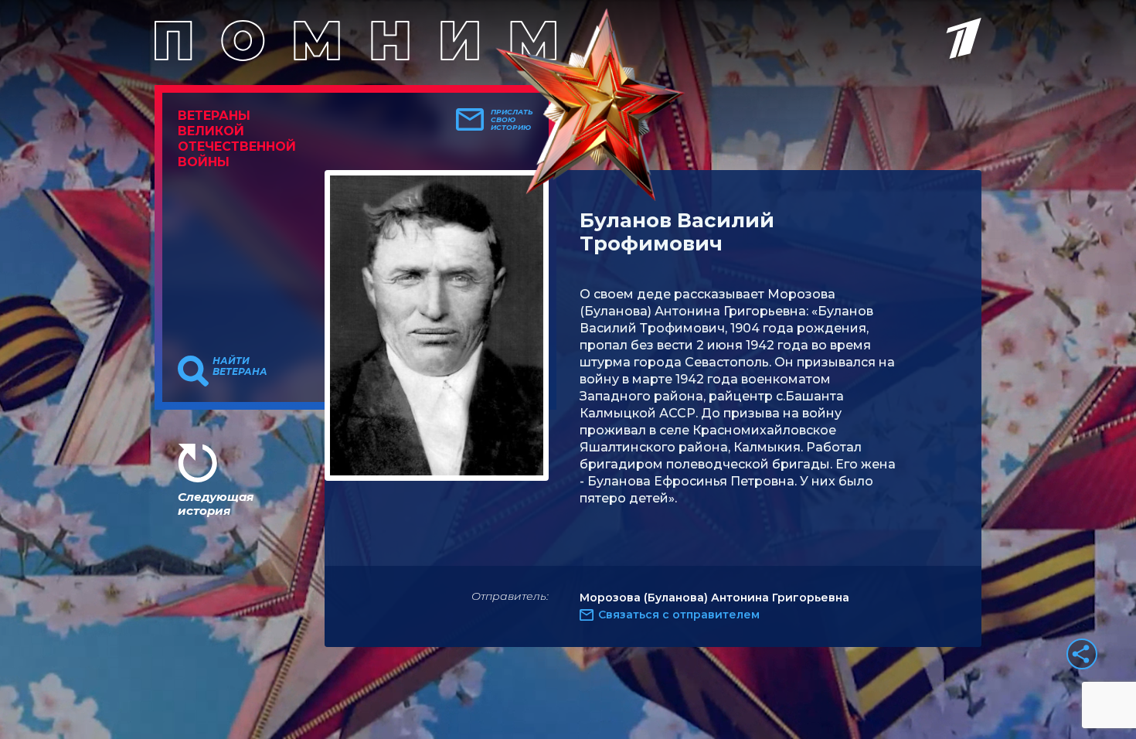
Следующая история (215, 503)
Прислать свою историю (512, 119)
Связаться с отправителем (679, 615)
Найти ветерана (240, 366)
